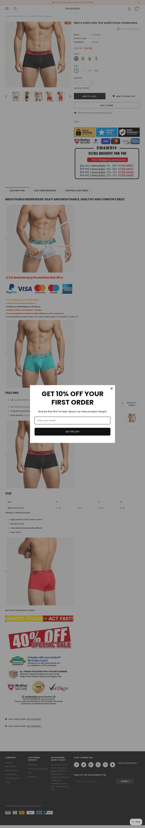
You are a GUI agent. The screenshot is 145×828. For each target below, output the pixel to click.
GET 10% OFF (72, 431)
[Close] (111, 388)
